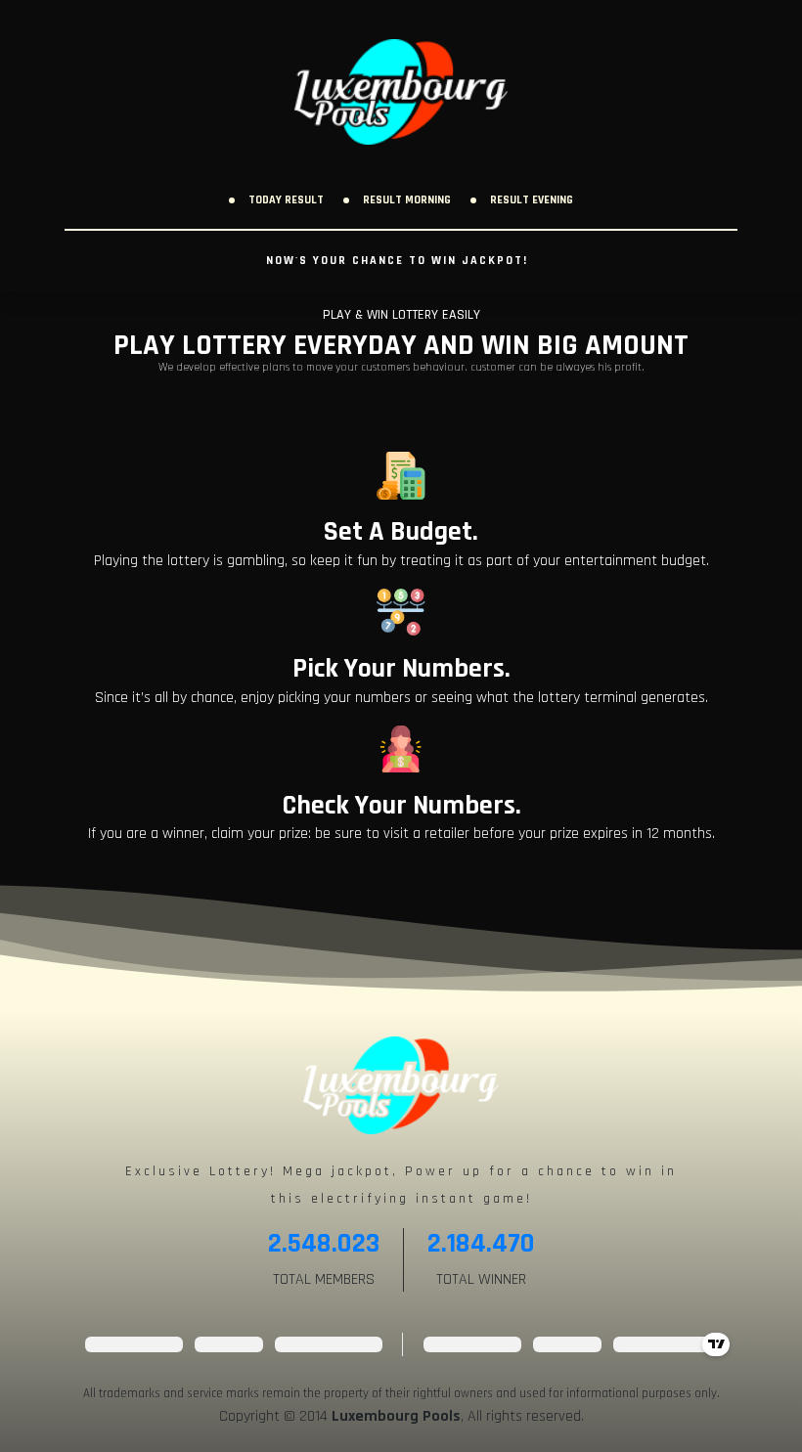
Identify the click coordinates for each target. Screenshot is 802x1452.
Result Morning (407, 200)
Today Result (286, 200)
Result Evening (531, 200)
